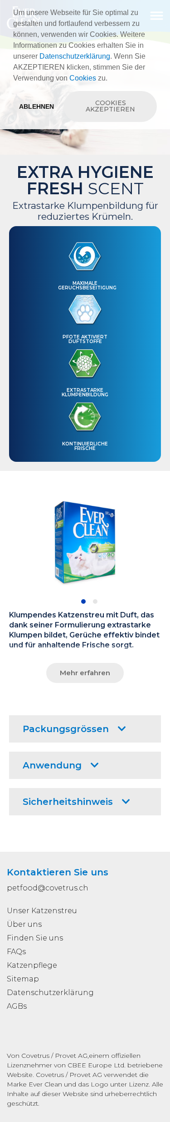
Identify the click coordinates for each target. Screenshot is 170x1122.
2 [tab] (95, 601)
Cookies (82, 78)
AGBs (17, 1006)
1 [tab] (83, 601)
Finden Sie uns (35, 938)
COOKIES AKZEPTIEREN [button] (110, 106)
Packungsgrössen (66, 728)
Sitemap (23, 979)
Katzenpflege (32, 965)
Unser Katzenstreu (42, 910)
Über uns (24, 924)
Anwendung (52, 765)
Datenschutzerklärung (74, 56)
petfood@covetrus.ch (47, 888)
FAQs (16, 951)
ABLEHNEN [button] (36, 106)
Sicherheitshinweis (68, 801)
